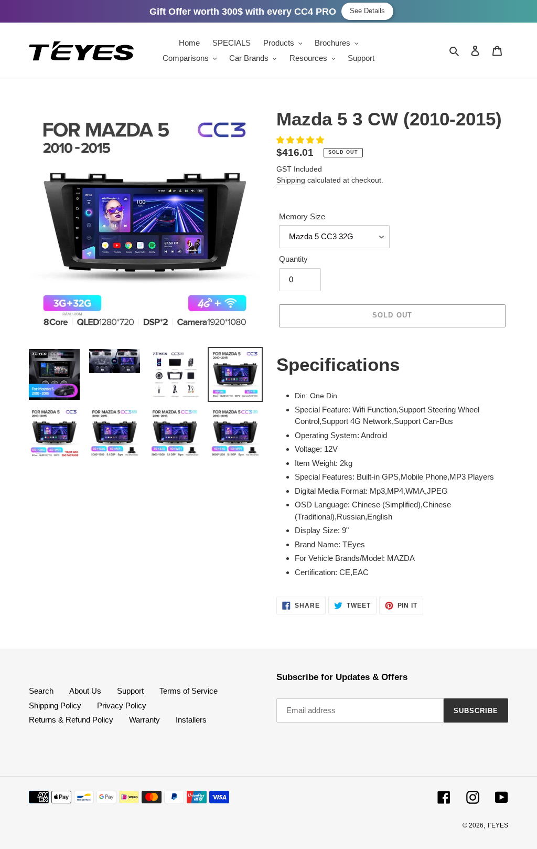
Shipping (290, 180)
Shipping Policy (55, 705)
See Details (367, 11)
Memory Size (302, 216)
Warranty (144, 719)
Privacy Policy (121, 705)
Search (41, 690)
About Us (85, 690)
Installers (191, 719)
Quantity (293, 258)
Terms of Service (188, 690)
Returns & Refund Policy (71, 719)
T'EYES (497, 825)
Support (130, 690)
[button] (301, 139)
